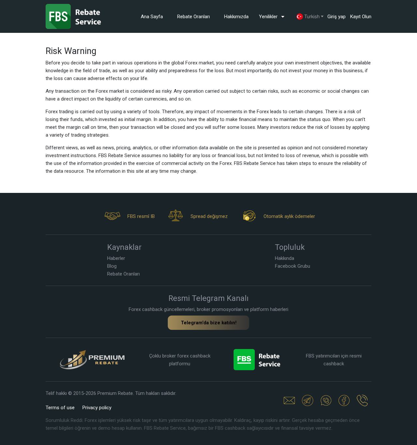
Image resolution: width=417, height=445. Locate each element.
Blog (112, 266)
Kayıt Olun (360, 17)
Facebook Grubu (292, 266)
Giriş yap (336, 17)
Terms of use (60, 408)
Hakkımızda (236, 17)
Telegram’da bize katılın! (209, 323)
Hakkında (284, 258)
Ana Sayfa (152, 17)
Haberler (116, 258)
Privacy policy (96, 408)
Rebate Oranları (193, 17)
